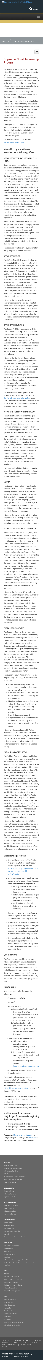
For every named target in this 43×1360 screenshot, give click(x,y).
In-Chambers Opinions (11, 1171)
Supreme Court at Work (11, 1276)
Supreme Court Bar (10, 1197)
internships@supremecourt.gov (26, 1066)
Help (28, 1340)
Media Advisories (9, 1251)
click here (32, 1137)
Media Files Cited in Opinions (13, 1180)
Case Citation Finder (10, 1182)
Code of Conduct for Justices (13, 1279)
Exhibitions (7, 1316)
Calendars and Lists (10, 1211)
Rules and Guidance (10, 1194)
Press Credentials (9, 1254)
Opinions (7, 1162)
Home (5, 41)
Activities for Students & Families (14, 1322)
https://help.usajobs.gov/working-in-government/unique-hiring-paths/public (23, 871)
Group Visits (7, 1319)
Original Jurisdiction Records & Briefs (16, 1237)
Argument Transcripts (11, 1205)
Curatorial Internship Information (17, 398)
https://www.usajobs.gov (14, 142)
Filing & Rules (9, 1188)
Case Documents (10, 1220)
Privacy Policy (26, 1345)
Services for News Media (11, 1246)
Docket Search (8, 1222)
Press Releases (8, 1248)
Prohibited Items (9, 1302)
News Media (8, 1243)
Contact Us (6, 1340)
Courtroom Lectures (10, 1314)
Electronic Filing (9, 1191)
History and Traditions (11, 1282)
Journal (6, 1234)
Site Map (18, 1340)
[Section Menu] (36, 52)
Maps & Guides (8, 1311)
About (6, 1271)
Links (24, 1342)
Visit (5, 1296)
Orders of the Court (10, 1225)
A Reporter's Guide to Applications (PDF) (16, 1260)
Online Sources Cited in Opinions (14, 1177)
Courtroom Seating (10, 1214)
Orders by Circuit (9, 1228)
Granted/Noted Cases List (12, 1231)
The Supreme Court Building (13, 1285)
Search (35, 9)
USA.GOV (4, 1347)
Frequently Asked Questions (12, 1291)
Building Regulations (10, 1288)
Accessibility (7, 1308)
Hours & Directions (10, 1299)
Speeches (7, 1257)
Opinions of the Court (10, 1165)
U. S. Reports (8, 1174)
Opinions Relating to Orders (13, 1168)
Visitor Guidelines (9, 1305)
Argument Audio (9, 1208)
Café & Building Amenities (12, 1325)
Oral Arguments (10, 1202)
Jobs (13, 41)
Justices (6, 1274)
